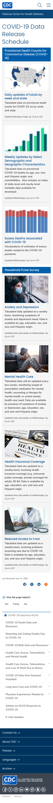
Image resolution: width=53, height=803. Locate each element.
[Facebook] (4, 789)
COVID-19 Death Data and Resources (21, 624)
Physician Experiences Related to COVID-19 (25, 696)
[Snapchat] (37, 789)
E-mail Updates (15, 717)
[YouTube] (26, 789)
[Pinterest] (32, 789)
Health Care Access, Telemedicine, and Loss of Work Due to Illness (25, 666)
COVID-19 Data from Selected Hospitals (23, 677)
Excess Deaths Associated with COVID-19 (23, 240)
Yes (6, 604)
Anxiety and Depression (22, 307)
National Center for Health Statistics (23, 14)
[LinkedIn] (21, 789)
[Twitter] (10, 789)
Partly (16, 604)
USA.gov (18, 796)
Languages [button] (9, 759)
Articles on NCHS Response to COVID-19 (23, 707)
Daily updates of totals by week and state (23, 96)
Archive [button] (7, 768)
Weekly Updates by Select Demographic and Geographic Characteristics (25, 160)
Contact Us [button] (9, 732)
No (25, 604)
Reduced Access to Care (22, 539)
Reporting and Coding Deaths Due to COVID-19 (25, 635)
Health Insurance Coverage (25, 462)
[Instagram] (15, 789)
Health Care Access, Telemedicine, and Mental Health (25, 654)
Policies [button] (7, 750)
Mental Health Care (19, 377)
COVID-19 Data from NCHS (23, 615)
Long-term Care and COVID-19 (24, 687)
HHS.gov (6, 796)
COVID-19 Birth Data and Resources (27, 645)
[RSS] (43, 789)
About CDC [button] (9, 741)
